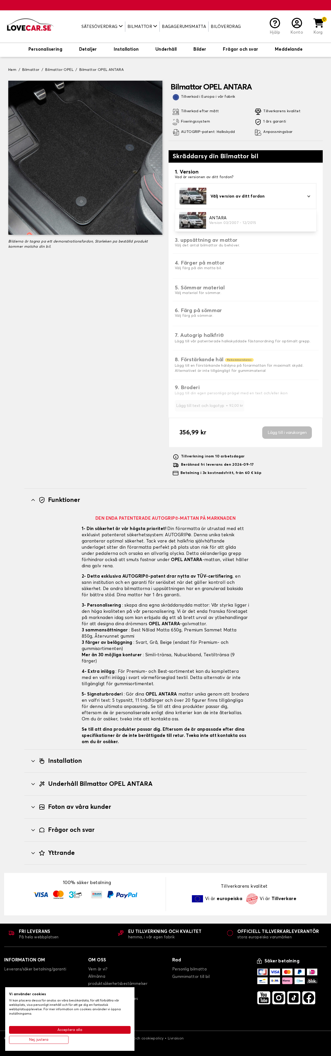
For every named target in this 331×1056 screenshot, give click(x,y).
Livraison (176, 1038)
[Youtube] (263, 997)
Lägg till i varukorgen (287, 433)
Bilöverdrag (226, 27)
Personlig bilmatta (189, 969)
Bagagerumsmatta (184, 27)
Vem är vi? (97, 969)
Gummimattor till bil (191, 977)
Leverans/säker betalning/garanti (35, 969)
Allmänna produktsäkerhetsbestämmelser (117, 980)
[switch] (45, 50)
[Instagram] (278, 997)
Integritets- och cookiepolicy (138, 1038)
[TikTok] (293, 997)
